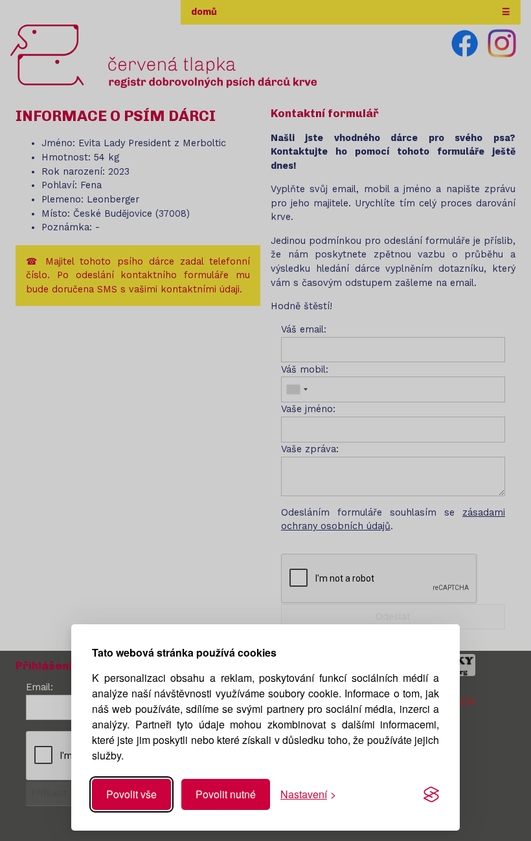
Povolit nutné (226, 794)
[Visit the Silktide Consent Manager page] (431, 794)
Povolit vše (131, 794)
